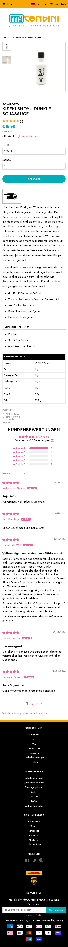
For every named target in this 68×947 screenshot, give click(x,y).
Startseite (6, 37)
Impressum (34, 753)
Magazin (34, 826)
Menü (9, 4)
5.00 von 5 (42, 437)
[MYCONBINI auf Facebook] (27, 860)
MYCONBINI (34, 920)
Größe (6, 145)
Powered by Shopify (52, 920)
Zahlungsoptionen (34, 787)
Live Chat (34, 796)
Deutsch (39, 915)
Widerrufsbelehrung (34, 782)
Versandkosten (30, 136)
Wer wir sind (34, 734)
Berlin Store (34, 821)
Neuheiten (34, 840)
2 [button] (32, 703)
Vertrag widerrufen (34, 806)
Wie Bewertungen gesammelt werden (25, 713)
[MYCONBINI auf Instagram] (41, 860)
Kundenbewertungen (34, 757)
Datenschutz (34, 748)
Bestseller (34, 835)
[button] (38, 4)
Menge (6, 160)
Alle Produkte (34, 844)
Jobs (34, 739)
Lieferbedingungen (34, 778)
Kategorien (34, 830)
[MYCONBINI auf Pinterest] (34, 860)
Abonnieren (56, 910)
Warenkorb (60, 4)
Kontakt (34, 791)
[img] (10, 483)
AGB (34, 743)
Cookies (34, 762)
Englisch (29, 915)
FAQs (34, 801)
